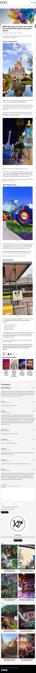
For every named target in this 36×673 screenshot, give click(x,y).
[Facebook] (2, 670)
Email (14, 504)
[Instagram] (6, 670)
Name (3, 504)
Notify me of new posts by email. (8, 509)
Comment (3, 487)
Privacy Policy (15, 667)
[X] (4, 670)
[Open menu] (34, 2)
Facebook (5, 349)
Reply (33, 387)
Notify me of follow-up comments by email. (10, 507)
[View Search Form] (32, 2)
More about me (17, 540)
